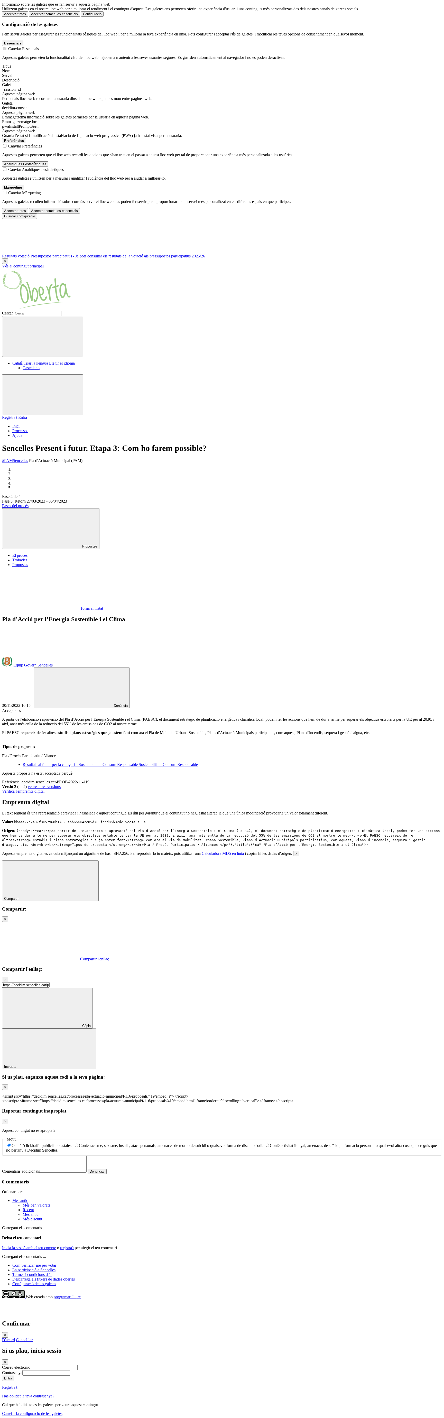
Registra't (9, 417)
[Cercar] (42, 336)
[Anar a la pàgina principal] (37, 308)
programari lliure (67, 1297)
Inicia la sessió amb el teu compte (29, 1248)
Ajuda (17, 435)
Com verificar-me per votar (34, 1265)
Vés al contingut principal (23, 266)
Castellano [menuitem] (31, 368)
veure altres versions (44, 786)
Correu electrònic (16, 1367)
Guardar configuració (19, 216)
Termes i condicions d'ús (32, 1274)
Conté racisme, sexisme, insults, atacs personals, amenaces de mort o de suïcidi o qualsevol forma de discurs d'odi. (171, 1145)
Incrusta (10, 1067)
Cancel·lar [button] (24, 1340)
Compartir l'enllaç (94, 959)
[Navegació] (42, 394)
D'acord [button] (8, 1340)
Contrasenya (12, 1372)
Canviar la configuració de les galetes (32, 1413)
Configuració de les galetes (34, 1284)
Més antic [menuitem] (20, 1200)
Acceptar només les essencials (54, 14)
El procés (19, 555)
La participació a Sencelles (33, 1270)
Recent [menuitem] (28, 1210)
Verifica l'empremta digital (23, 791)
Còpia (86, 1026)
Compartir (12, 899)
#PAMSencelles (15, 460)
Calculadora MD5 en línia (223, 853)
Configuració (92, 14)
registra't (67, 1248)
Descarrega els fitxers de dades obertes (43, 1279)
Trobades (19, 560)
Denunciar (97, 1171)
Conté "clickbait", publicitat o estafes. (42, 1145)
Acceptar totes (15, 14)
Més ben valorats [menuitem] (36, 1205)
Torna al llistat (91, 608)
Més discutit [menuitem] (32, 1219)
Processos (20, 431)
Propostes (20, 564)
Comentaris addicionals (21, 1171)
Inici (16, 426)
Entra (22, 417)
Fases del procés (15, 506)
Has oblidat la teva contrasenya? (28, 1396)
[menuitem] (43, 363)
